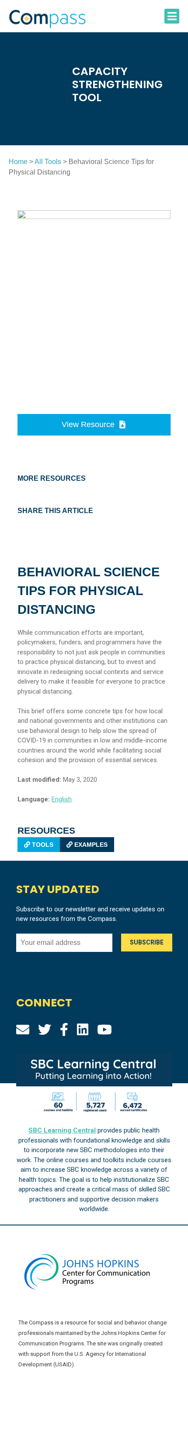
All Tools (48, 161)
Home (18, 161)
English (62, 799)
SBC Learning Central (62, 1130)
